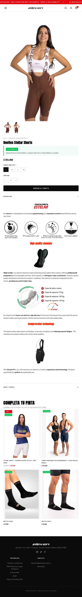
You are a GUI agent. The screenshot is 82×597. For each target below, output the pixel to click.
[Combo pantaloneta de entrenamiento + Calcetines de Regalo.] (60, 433)
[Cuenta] (71, 8)
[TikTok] (41, 552)
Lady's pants (12, 138)
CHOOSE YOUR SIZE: (9, 165)
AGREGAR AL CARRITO (41, 188)
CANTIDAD (6, 175)
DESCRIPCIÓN (7, 196)
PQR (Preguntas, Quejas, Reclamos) (15, 568)
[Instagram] (37, 552)
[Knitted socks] (21, 494)
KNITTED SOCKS (8, 521)
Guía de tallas (14, 572)
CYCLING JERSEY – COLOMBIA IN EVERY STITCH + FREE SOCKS (19, 462)
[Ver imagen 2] (16, 127)
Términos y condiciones (15, 563)
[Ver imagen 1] (7, 127)
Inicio (5, 138)
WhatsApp (41, 566)
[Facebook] (45, 552)
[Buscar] (65, 8)
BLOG (15, 576)
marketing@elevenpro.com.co (41, 563)
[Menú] (5, 8)
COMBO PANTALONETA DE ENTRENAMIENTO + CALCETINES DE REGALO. (60, 462)
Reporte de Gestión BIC (15, 579)
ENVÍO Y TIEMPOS (8, 387)
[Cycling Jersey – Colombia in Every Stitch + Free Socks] (21, 433)
